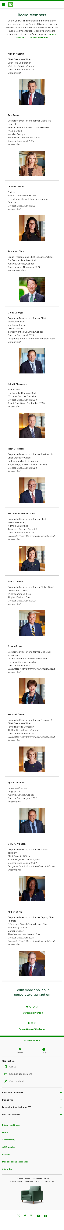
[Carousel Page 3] (34, 1007)
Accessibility (8, 1140)
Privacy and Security (12, 1125)
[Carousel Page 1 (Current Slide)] (27, 1007)
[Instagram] (31, 1216)
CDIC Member (9, 1147)
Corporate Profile (32, 1013)
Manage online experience (15, 1162)
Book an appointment (20, 1074)
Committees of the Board (32, 1029)
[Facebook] (24, 1216)
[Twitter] (18, 1216)
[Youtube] (38, 1216)
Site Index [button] (7, 1169)
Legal (5, 1132)
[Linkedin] (45, 1216)
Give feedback (17, 1081)
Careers (6, 1154)
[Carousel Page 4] (37, 1007)
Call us (12, 1067)
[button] (32, 1092)
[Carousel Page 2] (30, 1007)
